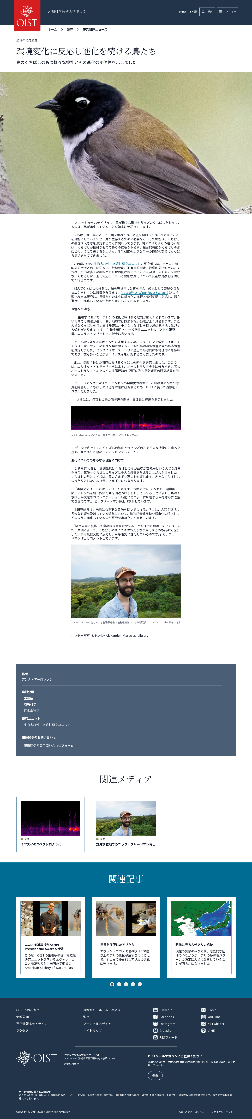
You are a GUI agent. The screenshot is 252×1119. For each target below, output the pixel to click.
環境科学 (30, 704)
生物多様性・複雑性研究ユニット (117, 264)
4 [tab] (133, 984)
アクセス (22, 1031)
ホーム (52, 29)
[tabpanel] (50, 937)
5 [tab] (140, 984)
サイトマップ (92, 1031)
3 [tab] (126, 984)
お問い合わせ (71, 1064)
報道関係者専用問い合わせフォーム (49, 745)
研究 (70, 29)
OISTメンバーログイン (192, 1111)
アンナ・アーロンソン (37, 679)
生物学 (28, 698)
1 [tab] (112, 984)
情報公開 (22, 1017)
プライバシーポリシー (223, 1111)
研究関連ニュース (95, 29)
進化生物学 (31, 710)
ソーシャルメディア (97, 1024)
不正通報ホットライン (31, 1024)
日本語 (193, 11)
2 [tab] (119, 984)
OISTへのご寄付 (27, 1010)
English (183, 11)
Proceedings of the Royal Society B (144, 293)
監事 (86, 1017)
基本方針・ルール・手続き (102, 1010)
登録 (155, 1075)
